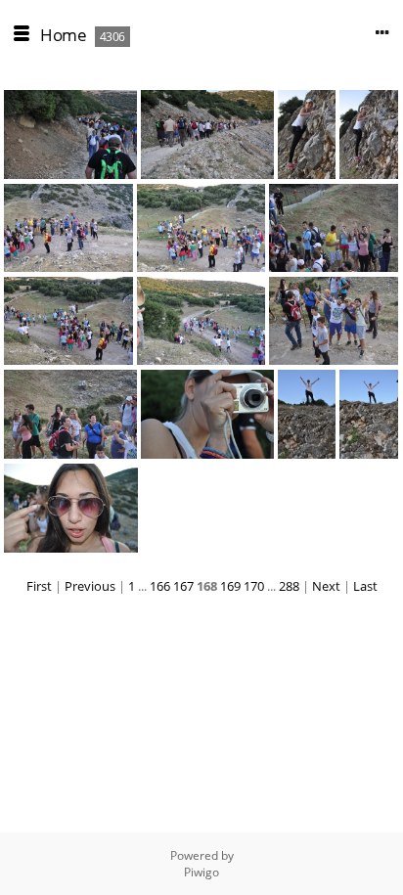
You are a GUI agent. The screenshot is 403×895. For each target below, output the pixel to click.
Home (63, 34)
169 (230, 586)
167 (183, 586)
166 (160, 586)
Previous (90, 586)
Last (365, 586)
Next (326, 586)
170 (254, 586)
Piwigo (201, 872)
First (39, 586)
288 (289, 586)
